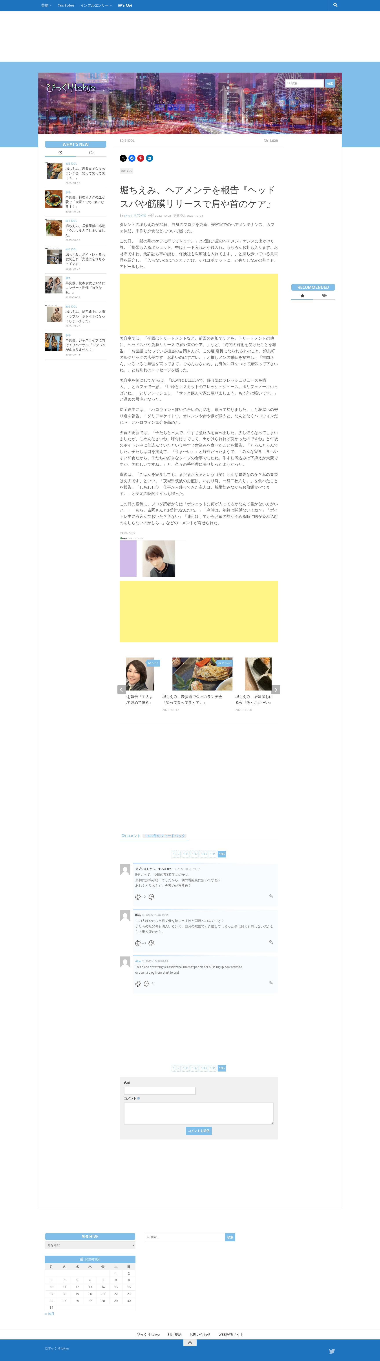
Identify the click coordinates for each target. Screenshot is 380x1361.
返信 (271, 897)
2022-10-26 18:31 (157, 915)
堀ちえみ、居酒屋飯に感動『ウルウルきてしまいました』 (85, 230)
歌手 (68, 192)
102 (195, 854)
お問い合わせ (200, 1334)
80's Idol (127, 141)
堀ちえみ (126, 170)
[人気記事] (302, 296)
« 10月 (49, 1314)
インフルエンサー (94, 5)
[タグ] (324, 296)
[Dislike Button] (152, 896)
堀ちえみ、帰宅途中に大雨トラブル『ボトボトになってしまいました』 (85, 316)
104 (213, 854)
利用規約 (175, 1334)
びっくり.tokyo (135, 216)
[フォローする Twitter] (332, 1351)
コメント (156, 836)
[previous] (121, 689)
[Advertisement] (132, 31)
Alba (138, 961)
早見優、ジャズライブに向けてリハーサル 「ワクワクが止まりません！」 (86, 345)
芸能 (44, 5)
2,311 (155, 663)
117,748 (226, 663)
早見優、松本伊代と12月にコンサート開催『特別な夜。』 (85, 287)
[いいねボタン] (139, 896)
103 (204, 854)
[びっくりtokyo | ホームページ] (71, 88)
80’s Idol (125, 5)
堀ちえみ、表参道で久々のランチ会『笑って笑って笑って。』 (85, 173)
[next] (275, 689)
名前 (127, 1083)
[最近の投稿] (60, 153)
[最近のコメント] (91, 153)
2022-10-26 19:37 (188, 869)
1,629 (273, 141)
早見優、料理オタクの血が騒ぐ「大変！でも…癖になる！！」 (85, 202)
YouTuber (66, 5)
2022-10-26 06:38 (157, 961)
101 (186, 854)
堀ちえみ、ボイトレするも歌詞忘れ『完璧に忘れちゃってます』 (85, 259)
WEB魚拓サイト (231, 1334)
